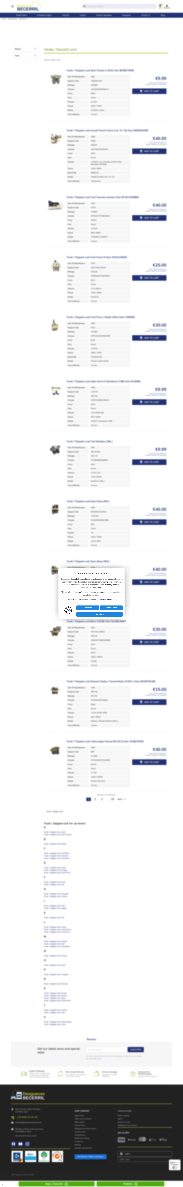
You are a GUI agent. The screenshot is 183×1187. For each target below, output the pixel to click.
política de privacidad (106, 599)
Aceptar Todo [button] (111, 608)
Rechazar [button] (88, 608)
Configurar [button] (99, 614)
